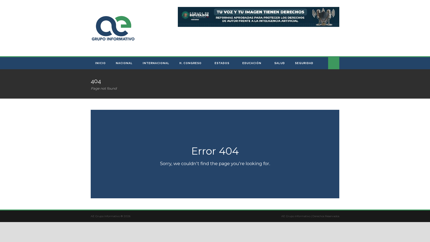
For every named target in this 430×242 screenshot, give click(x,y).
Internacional (156, 63)
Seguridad (304, 63)
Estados (222, 63)
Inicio (100, 63)
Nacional (124, 63)
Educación (251, 63)
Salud (279, 63)
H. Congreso (190, 63)
